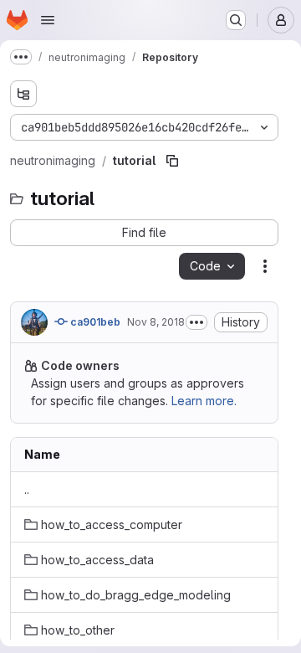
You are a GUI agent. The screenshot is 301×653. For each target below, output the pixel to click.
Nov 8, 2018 (156, 322)
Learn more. (204, 400)
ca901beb (94, 322)
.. (26, 489)
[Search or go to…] (236, 20)
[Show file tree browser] (23, 93)
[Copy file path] (172, 160)
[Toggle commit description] (196, 322)
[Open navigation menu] (47, 20)
